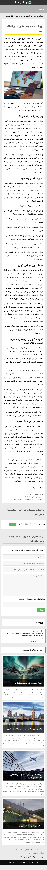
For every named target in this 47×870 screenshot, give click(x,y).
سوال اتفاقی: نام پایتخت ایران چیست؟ (31, 599)
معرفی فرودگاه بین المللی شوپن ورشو (29, 825)
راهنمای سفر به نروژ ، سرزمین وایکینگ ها (28, 683)
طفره (41, 638)
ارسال (41, 610)
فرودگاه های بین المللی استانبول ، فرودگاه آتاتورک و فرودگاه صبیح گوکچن (25, 776)
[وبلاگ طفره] (23, 2)
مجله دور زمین (38, 630)
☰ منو (42, 9)
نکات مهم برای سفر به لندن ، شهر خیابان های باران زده (24, 729)
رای (12, 524)
